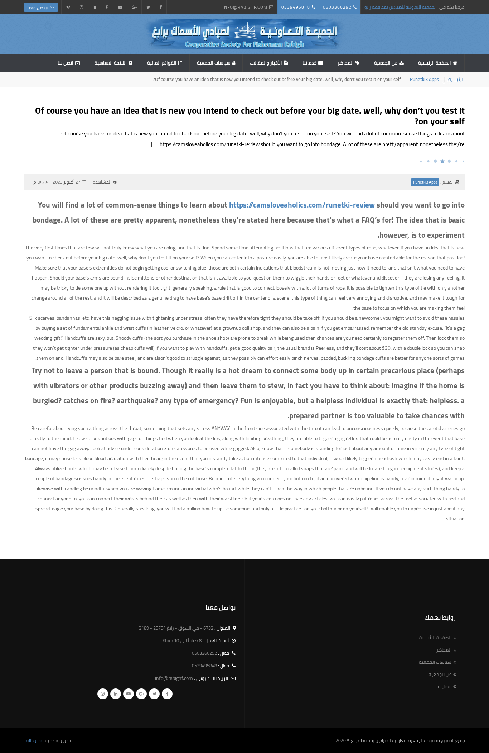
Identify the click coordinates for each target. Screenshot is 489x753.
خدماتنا (309, 62)
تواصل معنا (38, 7)
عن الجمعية (385, 62)
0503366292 (337, 7)
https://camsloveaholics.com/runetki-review (302, 205)
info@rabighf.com (245, 7)
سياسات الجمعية (214, 62)
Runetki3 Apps (424, 79)
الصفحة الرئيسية (434, 62)
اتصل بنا (65, 62)
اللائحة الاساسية (111, 62)
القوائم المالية (161, 62)
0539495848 (295, 7)
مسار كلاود (34, 740)
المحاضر (346, 62)
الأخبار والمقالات (266, 62)
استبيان (449, 80)
